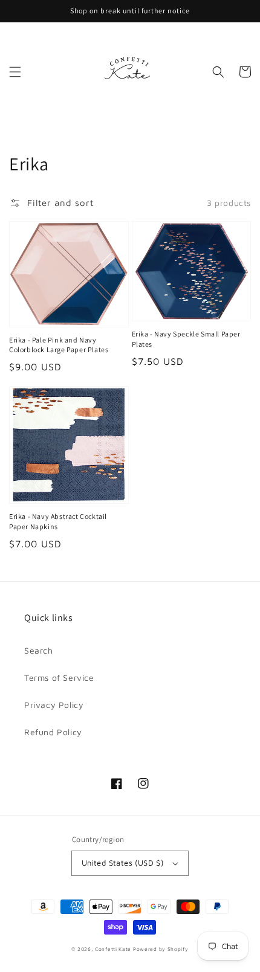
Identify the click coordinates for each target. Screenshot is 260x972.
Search (38, 650)
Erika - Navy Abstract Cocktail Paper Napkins (58, 521)
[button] (15, 72)
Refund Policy (53, 732)
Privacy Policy (53, 705)
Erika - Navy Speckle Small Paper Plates (186, 339)
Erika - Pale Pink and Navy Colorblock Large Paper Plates (58, 345)
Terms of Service (59, 677)
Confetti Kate (114, 949)
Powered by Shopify (161, 949)
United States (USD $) (122, 862)
